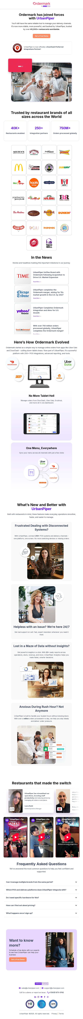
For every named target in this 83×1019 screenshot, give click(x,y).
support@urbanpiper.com (54, 988)
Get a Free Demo (41, 36)
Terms (61, 1014)
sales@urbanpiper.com (30, 988)
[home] (41, 4)
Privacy (54, 1014)
